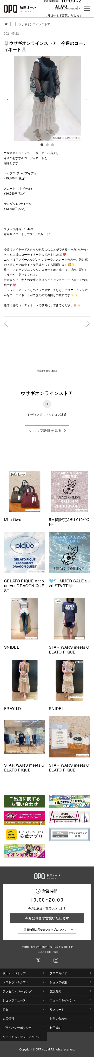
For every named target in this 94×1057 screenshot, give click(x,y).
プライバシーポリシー (17, 1027)
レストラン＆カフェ (16, 982)
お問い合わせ (58, 1018)
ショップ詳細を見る (45, 430)
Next (86, 102)
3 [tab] (52, 144)
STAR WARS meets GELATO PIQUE (69, 649)
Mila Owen (14, 519)
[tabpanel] (47, 98)
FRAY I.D (12, 708)
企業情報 (8, 1018)
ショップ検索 (58, 982)
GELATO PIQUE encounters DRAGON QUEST (24, 585)
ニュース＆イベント (63, 1000)
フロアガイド (58, 973)
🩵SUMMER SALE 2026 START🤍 (69, 583)
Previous (8, 102)
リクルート (57, 1009)
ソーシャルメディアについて (21, 1037)
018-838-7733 (50, 952)
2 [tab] (47, 144)
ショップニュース (14, 1000)
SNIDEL (11, 647)
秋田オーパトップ (14, 973)
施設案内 (55, 991)
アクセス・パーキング (17, 991)
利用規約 (55, 1027)
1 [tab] (41, 144)
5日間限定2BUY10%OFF (69, 522)
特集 (5, 1009)
